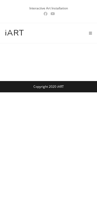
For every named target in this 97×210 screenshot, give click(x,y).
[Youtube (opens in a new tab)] (52, 13)
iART (14, 32)
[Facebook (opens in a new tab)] (45, 13)
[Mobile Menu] (90, 33)
